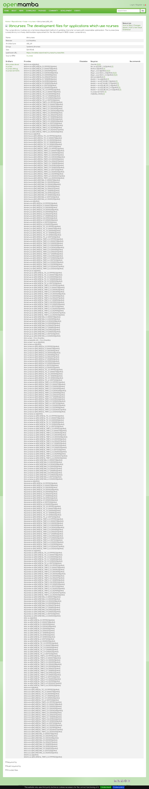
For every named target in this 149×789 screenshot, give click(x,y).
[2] (100, 64)
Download (126, 30)
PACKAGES (42, 11)
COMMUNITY (53, 11)
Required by (12, 762)
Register (139, 5)
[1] (97, 64)
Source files (127, 25)
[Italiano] (145, 5)
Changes (136, 25)
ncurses (32, 21)
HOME (6, 11)
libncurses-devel (12, 64)
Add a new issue (135, 27)
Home (7, 21)
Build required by (14, 766)
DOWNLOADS (31, 11)
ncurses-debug (12, 69)
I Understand (106, 787)
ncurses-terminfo (12, 71)
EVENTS (77, 11)
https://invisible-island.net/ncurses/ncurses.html (45, 53)
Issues (125, 27)
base (25, 21)
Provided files (12, 770)
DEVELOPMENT (66, 11)
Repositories (17, 21)
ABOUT (14, 11)
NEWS (21, 11)
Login (132, 5)
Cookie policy (118, 787)
